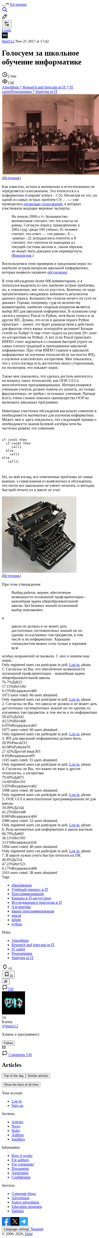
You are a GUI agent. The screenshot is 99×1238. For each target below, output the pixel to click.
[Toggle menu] (4, 5)
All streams (18, 4)
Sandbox (18, 1139)
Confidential (21, 1177)
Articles (17, 1122)
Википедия (22, 255)
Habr (28, 1234)
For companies (23, 1164)
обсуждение (57, 272)
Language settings (16, 1229)
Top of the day (14, 1076)
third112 (8, 41)
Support (37, 1229)
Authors (18, 1135)
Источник (11, 178)
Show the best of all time (21, 1084)
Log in (74, 665)
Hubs (16, 1131)
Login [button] (6, 30)
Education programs (27, 1207)
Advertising (20, 1198)
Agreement (20, 1173)
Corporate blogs (24, 1194)
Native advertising (25, 1202)
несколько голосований (43, 204)
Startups (18, 1211)
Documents (20, 1169)
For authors (20, 1160)
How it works (22, 1156)
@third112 (10, 1026)
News (16, 1126)
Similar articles (38, 1076)
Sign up (17, 1105)
